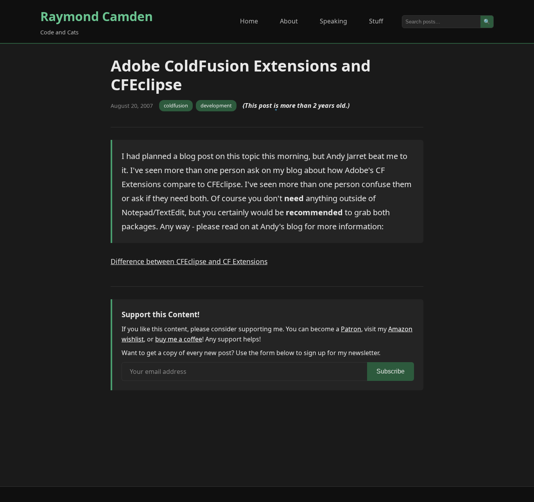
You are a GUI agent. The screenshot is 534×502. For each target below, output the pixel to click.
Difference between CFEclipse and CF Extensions (189, 261)
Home (249, 21)
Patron (351, 329)
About (289, 21)
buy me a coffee (178, 339)
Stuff (376, 21)
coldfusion (176, 105)
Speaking (333, 21)
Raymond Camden (96, 16)
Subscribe (390, 371)
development (216, 105)
